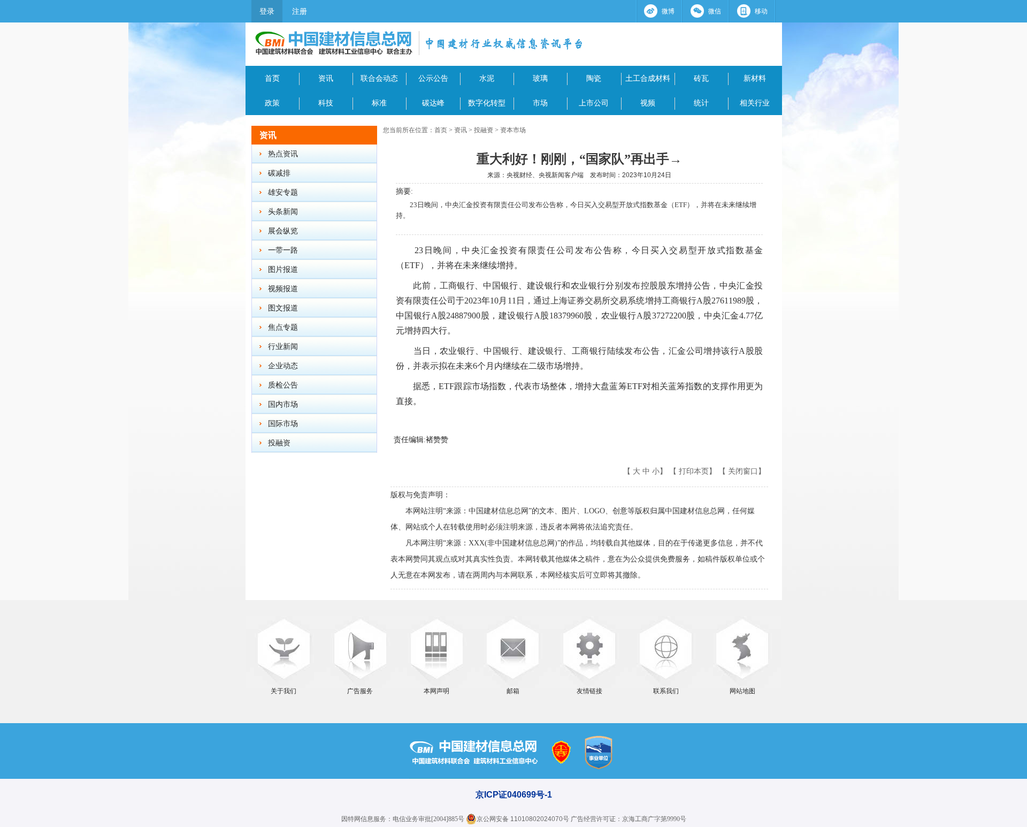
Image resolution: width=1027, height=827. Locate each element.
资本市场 (513, 130)
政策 (272, 102)
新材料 (755, 78)
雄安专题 (283, 192)
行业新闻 (283, 347)
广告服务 (360, 691)
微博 (668, 11)
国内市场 (283, 404)
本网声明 (436, 691)
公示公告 (433, 78)
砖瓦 (701, 78)
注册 (299, 11)
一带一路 (283, 250)
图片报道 (283, 269)
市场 (540, 102)
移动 (761, 11)
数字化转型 (486, 102)
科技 (325, 102)
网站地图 (742, 691)
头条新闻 (283, 212)
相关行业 (755, 102)
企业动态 (283, 366)
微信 (714, 11)
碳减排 (279, 173)
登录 (266, 11)
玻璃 (540, 78)
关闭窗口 (743, 471)
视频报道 (283, 289)
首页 (272, 78)
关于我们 (283, 691)
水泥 (486, 78)
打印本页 (694, 471)
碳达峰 (433, 102)
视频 (647, 102)
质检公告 (283, 385)
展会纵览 (283, 231)
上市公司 (594, 102)
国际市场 (283, 424)
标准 (379, 102)
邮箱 (513, 691)
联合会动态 (379, 78)
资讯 (325, 78)
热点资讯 (283, 154)
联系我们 (666, 691)
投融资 (279, 443)
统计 (701, 102)
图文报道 (283, 308)
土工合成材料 (647, 78)
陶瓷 (593, 78)
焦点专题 (283, 327)
